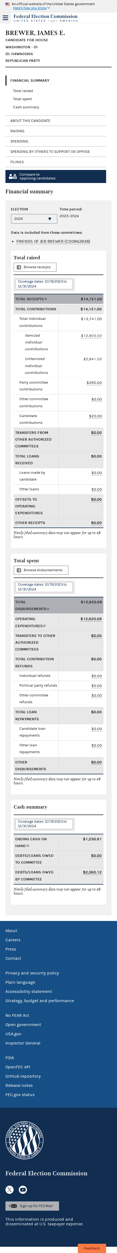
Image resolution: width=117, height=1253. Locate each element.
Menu (5, 17)
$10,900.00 (91, 335)
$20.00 (95, 416)
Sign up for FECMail (36, 1206)
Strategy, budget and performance (39, 1000)
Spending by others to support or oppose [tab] (50, 152)
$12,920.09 (91, 619)
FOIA (9, 1057)
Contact (13, 958)
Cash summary (26, 107)
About (11, 930)
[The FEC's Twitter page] (9, 1190)
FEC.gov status (20, 1094)
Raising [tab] (17, 131)
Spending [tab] (19, 141)
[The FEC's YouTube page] (23, 1190)
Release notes (19, 1085)
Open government (23, 1024)
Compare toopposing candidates (38, 176)
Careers (12, 940)
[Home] (52, 18)
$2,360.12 (92, 872)
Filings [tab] (17, 162)
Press (10, 949)
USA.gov (13, 1033)
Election (19, 209)
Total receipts (29, 299)
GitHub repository (23, 1076)
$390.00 (94, 382)
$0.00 (96, 399)
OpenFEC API (17, 1067)
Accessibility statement (28, 991)
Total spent (22, 99)
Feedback (92, 1248)
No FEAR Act (17, 1015)
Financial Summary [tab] (29, 80)
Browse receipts (37, 267)
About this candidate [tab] (30, 121)
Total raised (23, 91)
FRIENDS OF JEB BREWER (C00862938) (53, 241)
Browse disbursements (43, 570)
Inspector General (22, 1043)
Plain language (20, 982)
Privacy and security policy (32, 973)
